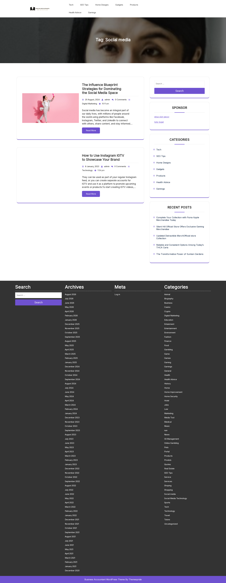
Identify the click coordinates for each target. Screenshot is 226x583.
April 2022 (69, 502)
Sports (167, 502)
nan (165, 430)
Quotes (167, 464)
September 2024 (72, 379)
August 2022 (70, 485)
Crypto (167, 311)
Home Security (171, 396)
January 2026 (71, 320)
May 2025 (69, 345)
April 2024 (69, 400)
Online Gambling (171, 443)
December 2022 (72, 468)
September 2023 (72, 430)
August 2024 (70, 383)
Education (168, 320)
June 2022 (69, 494)
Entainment (169, 324)
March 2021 (70, 558)
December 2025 (72, 324)
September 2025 (72, 337)
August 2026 (70, 294)
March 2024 (70, 405)
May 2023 (69, 447)
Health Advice (75, 12)
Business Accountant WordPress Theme (104, 579)
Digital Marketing (89, 103)
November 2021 (72, 524)
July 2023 (69, 439)
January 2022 (71, 515)
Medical (167, 422)
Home (167, 388)
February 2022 (71, 511)
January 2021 (70, 566)
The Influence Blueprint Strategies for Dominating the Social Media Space (101, 89)
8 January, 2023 (92, 166)
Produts (167, 460)
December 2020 (72, 570)
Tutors (167, 519)
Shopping (168, 490)
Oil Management (171, 439)
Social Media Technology (175, 498)
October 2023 (71, 426)
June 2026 (69, 303)
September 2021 (72, 532)
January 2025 (71, 362)
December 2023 (72, 417)
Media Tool (169, 417)
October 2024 (71, 375)
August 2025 (70, 341)
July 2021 (69, 541)
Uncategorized (171, 524)
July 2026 (69, 298)
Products (134, 5)
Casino (167, 307)
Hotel (166, 400)
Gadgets (119, 5)
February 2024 (71, 409)
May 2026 (69, 307)
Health (167, 375)
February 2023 (71, 460)
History (167, 383)
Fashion (167, 337)
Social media (170, 494)
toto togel (159, 122)
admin (107, 99)
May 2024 (69, 396)
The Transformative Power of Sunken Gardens (179, 254)
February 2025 (71, 358)
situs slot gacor (161, 116)
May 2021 (69, 549)
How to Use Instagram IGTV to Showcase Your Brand (103, 157)
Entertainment (170, 328)
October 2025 (71, 332)
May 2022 (69, 498)
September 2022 (72, 481)
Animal (167, 294)
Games (167, 358)
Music (167, 426)
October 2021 (71, 528)
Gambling (168, 349)
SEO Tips (84, 5)
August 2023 (70, 434)
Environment (169, 332)
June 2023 (69, 443)
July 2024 (69, 388)
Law (166, 409)
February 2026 (71, 315)
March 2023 (70, 456)
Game (167, 354)
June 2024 (69, 392)
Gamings (92, 12)
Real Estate (169, 468)
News (167, 434)
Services (168, 481)
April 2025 (69, 349)
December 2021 (72, 519)
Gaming (167, 362)
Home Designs (102, 5)
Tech (71, 5)
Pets (166, 447)
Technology (87, 170)
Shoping (167, 485)
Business (168, 303)
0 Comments (121, 99)
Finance (167, 341)
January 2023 (71, 464)
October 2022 (71, 477)
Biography (168, 298)
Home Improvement (173, 392)
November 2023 (72, 422)
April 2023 (69, 451)
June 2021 (69, 545)
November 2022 (72, 473)
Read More (91, 130)
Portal (167, 451)
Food (166, 345)
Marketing (168, 413)
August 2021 (70, 536)
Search (179, 90)
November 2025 (72, 328)
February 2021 (71, 562)
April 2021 (69, 553)
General (167, 371)
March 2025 (70, 354)
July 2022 (69, 490)
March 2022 (70, 507)
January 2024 (71, 413)
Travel (167, 515)
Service (167, 477)
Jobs (166, 405)
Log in (117, 294)
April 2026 (69, 311)
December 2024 (72, 366)
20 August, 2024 (92, 99)
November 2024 (72, 371)
